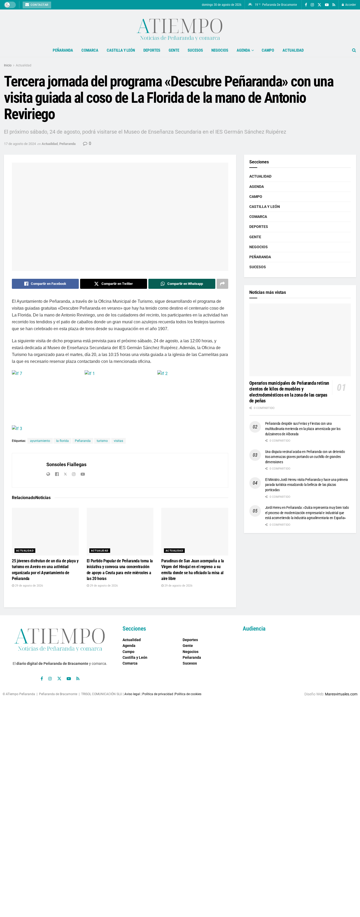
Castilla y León (121, 50)
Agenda (243, 50)
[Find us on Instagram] (312, 5)
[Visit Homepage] (180, 26)
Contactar (39, 5)
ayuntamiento (40, 441)
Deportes (151, 50)
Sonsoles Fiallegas (66, 464)
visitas (118, 441)
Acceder (350, 5)
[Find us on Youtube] (327, 5)
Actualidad (293, 50)
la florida (62, 441)
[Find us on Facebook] (306, 5)
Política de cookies (188, 694)
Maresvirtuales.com (341, 694)
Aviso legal (132, 694)
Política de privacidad (157, 694)
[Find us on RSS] (333, 5)
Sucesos (195, 50)
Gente (174, 50)
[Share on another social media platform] (222, 284)
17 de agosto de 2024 (20, 144)
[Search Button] (354, 50)
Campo (268, 50)
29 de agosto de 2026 (28, 585)
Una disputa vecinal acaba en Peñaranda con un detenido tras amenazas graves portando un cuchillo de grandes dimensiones (305, 457)
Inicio (8, 65)
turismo (102, 441)
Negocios (219, 50)
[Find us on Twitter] (319, 5)
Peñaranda (63, 50)
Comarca (89, 50)
